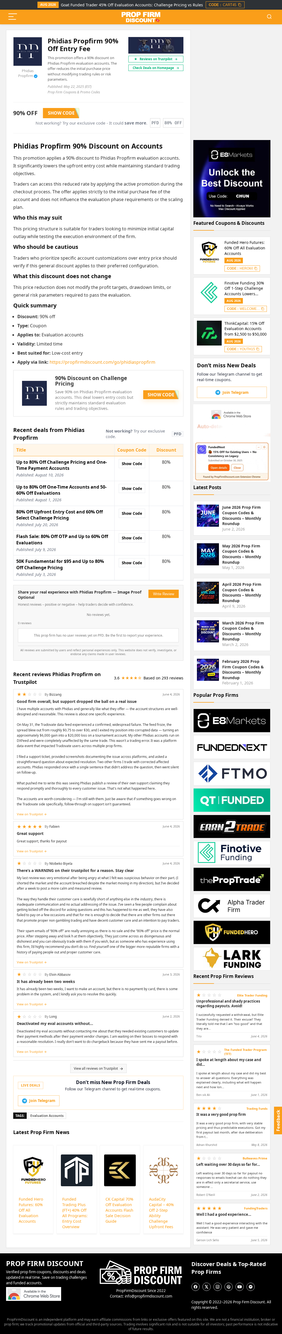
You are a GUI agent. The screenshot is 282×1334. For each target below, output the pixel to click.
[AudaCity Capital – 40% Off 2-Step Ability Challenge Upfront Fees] (163, 1170)
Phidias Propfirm (27, 73)
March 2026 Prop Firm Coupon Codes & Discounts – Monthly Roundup (243, 631)
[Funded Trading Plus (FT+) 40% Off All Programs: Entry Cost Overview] (77, 1170)
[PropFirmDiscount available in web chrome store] (33, 1289)
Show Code (132, 463)
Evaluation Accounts (47, 1115)
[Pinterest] (228, 1287)
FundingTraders (255, 1208)
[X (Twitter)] (206, 1287)
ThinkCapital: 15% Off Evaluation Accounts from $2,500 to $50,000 (245, 329)
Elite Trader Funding (252, 995)
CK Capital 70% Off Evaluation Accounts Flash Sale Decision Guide (119, 1210)
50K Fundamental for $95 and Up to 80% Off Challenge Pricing (60, 564)
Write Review (163, 594)
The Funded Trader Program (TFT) (245, 1052)
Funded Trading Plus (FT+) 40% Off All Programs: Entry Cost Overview (75, 1212)
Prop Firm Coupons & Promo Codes (74, 92)
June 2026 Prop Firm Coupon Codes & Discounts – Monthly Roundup (241, 515)
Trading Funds (256, 1108)
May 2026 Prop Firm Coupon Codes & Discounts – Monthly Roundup (241, 554)
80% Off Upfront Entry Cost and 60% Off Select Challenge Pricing (59, 515)
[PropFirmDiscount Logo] (141, 1262)
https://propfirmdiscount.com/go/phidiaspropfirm (102, 362)
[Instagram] (217, 1287)
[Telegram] (250, 1287)
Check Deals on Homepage (156, 68)
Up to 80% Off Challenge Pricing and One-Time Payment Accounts (61, 465)
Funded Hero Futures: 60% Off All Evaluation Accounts (244, 248)
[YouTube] (239, 1287)
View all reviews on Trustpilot (96, 1068)
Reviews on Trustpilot (159, 59)
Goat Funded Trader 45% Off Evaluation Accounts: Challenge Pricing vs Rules (132, 4)
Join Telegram (42, 1100)
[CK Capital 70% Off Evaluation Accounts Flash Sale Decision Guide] (120, 1170)
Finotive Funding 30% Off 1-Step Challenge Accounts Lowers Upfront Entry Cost (244, 288)
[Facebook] (195, 1287)
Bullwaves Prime (255, 1158)
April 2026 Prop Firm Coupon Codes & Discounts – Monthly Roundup (241, 592)
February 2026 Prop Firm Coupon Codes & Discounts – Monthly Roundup (243, 669)
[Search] (269, 17)
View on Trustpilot (30, 814)
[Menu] (12, 17)
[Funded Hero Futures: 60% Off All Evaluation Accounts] (33, 1170)
